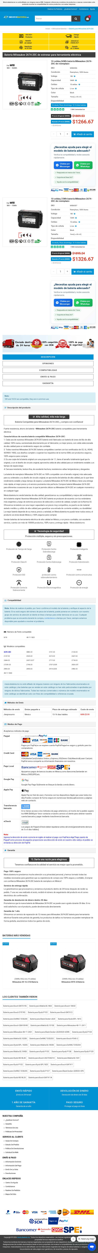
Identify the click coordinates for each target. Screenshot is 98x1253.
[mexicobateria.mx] (17, 19)
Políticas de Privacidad (13, 1132)
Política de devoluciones (14, 1148)
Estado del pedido (12, 1145)
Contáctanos (83, 9)
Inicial (48, 29)
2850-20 (29, 669)
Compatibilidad (48, 370)
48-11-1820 (30, 637)
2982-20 (74, 669)
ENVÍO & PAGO (48, 377)
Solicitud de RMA (11, 1152)
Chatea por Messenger (65, 165)
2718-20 (74, 660)
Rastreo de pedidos (55, 9)
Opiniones (48, 363)
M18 (5, 637)
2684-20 (7, 660)
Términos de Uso (11, 1128)
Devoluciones (10, 1173)
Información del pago (13, 1166)
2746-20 (29, 664)
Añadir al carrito (84, 134)
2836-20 (7, 669)
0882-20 (29, 652)
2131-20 (52, 652)
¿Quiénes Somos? (70, 9)
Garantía (48, 383)
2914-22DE (53, 669)
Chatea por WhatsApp (85, 165)
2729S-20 (7, 664)
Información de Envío (13, 1162)
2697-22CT (30, 660)
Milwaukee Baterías (59, 29)
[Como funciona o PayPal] (58, 1221)
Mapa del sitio (10, 1194)
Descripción (48, 357)
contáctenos (50, 618)
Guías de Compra (11, 1141)
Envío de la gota (11, 1169)
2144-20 (74, 652)
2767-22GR (53, 664)
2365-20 (29, 656)
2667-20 (74, 656)
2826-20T (75, 664)
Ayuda (92, 9)
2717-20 (52, 660)
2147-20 (7, 656)
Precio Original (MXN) (61, 116)
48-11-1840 (8, 673)
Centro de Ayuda (11, 1183)
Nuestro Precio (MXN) (61, 122)
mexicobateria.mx (23, 1237)
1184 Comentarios (77, 109)
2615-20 (52, 656)
